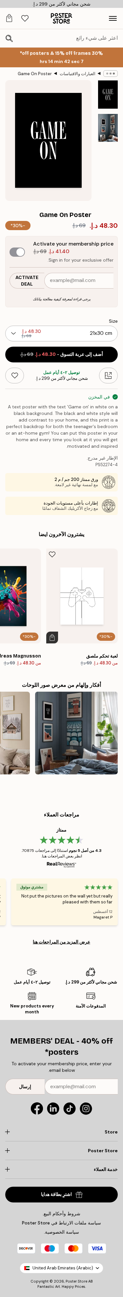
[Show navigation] (112, 18)
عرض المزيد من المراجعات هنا (61, 942)
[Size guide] (108, 375)
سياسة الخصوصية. (61, 1232)
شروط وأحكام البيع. (61, 1214)
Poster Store (76, 1281)
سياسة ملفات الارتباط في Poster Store (61, 1223)
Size (113, 321)
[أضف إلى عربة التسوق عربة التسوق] (52, 637)
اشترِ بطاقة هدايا (56, 1194)
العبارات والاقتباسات (77, 73)
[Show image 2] (108, 128)
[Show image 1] (108, 94)
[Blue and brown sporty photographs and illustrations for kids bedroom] (76, 733)
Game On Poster (35, 73)
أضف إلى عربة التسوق (61, 354)
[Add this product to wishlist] (14, 375)
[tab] (25, 18)
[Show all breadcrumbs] (110, 73)
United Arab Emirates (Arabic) (62, 1268)
